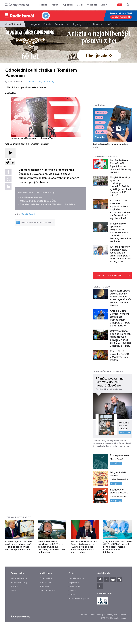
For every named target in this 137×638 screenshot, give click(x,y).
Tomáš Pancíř (28, 214)
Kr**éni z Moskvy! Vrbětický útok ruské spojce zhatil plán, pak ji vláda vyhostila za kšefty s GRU (120, 254)
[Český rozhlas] (17, 5)
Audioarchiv (61, 24)
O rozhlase (92, 5)
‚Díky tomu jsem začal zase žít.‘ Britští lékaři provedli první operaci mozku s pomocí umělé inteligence (117, 546)
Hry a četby (100, 113)
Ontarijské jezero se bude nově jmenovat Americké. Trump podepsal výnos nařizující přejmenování (18, 545)
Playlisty (77, 24)
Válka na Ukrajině (19, 578)
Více (119, 24)
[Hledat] (128, 5)
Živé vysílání (100, 132)
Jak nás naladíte (76, 578)
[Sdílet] (12, 163)
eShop (14, 590)
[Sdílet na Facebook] (8, 172)
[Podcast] (7, 163)
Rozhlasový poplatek (78, 598)
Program (54, 5)
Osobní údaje (96, 615)
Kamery (97, 24)
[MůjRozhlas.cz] (10, 93)
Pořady (47, 24)
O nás (109, 24)
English (123, 615)
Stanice (80, 5)
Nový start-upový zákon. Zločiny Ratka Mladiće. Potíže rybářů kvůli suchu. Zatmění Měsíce (120, 298)
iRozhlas (43, 5)
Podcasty (44, 586)
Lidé (87, 24)
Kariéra (71, 590)
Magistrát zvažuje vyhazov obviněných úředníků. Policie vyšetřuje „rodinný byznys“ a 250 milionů (120, 186)
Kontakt (72, 594)
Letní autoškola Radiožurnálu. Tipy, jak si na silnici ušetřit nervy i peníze (120, 166)
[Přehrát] (10, 153)
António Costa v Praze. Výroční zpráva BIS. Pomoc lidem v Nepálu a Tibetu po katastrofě (120, 318)
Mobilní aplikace (48, 590)
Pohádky (99, 122)
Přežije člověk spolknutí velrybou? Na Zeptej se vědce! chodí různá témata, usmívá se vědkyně (120, 232)
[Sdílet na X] (8, 179)
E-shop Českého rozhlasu (109, 371)
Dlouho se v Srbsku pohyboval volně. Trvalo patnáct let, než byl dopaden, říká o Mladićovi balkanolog (51, 546)
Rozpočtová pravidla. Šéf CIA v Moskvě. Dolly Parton (120, 355)
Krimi (98, 117)
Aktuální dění (13, 24)
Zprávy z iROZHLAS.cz (18, 517)
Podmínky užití (110, 615)
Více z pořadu (102, 287)
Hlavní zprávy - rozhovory (41, 81)
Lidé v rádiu (74, 586)
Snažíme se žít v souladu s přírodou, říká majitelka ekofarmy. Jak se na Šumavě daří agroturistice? (120, 209)
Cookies (83, 615)
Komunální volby (19, 582)
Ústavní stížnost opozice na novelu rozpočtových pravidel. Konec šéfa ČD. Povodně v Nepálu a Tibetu (120, 338)
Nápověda (73, 582)
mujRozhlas (67, 5)
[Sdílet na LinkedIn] (8, 186)
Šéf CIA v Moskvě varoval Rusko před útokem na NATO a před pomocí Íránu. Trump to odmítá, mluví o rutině (84, 546)
